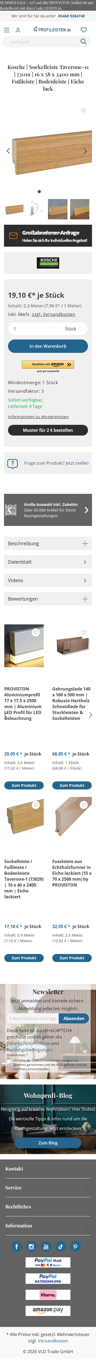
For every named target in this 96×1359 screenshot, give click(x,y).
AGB (59, 1064)
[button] (48, 366)
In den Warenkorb (48, 346)
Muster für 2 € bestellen (48, 430)
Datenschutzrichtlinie (28, 1043)
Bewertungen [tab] (23, 598)
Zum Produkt (24, 785)
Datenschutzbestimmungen (52, 1060)
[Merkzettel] (82, 29)
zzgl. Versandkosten (53, 314)
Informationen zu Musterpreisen (38, 416)
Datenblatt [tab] (19, 562)
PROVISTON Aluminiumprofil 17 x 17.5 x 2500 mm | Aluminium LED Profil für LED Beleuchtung (23, 703)
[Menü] (7, 29)
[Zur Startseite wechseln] (52, 29)
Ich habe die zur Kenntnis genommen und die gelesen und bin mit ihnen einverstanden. (50, 1064)
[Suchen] (84, 41)
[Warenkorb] (93, 24)
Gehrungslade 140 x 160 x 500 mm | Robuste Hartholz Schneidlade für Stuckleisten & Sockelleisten (71, 703)
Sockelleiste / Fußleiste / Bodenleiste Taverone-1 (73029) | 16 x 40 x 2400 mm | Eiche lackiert (23, 879)
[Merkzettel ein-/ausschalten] (83, 111)
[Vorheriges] (8, 150)
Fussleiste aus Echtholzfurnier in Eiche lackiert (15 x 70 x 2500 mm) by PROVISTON (71, 873)
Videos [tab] (15, 580)
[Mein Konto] (19, 29)
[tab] (48, 543)
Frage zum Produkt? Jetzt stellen (56, 463)
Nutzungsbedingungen (30, 1050)
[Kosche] (48, 263)
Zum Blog (48, 1143)
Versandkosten (53, 1341)
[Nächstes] (85, 150)
